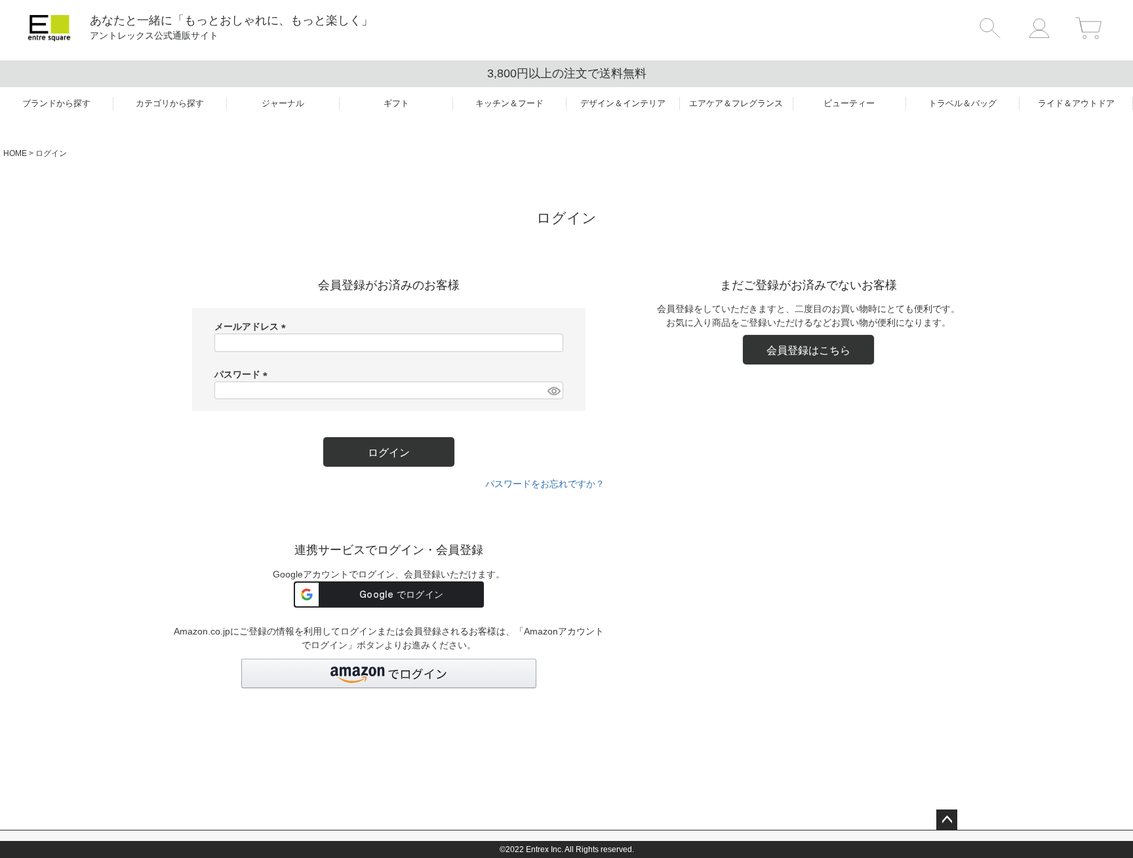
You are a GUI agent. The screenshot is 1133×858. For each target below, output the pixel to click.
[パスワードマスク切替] (553, 390)
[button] (388, 673)
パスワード (243, 374)
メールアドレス (252, 326)
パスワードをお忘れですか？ (545, 483)
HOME (15, 153)
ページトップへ (946, 819)
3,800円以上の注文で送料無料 (566, 73)
